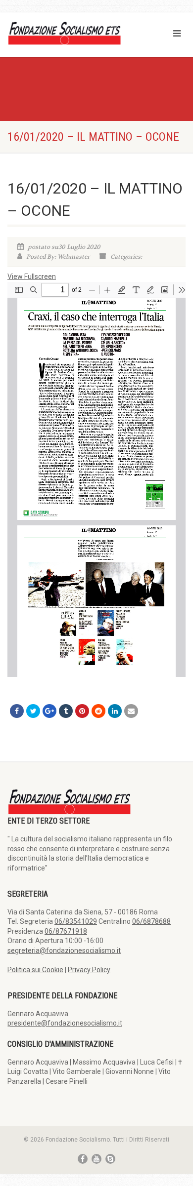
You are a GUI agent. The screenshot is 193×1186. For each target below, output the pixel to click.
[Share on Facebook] (17, 711)
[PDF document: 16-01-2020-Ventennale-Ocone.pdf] (96, 479)
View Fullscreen (31, 276)
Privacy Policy (89, 970)
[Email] (131, 711)
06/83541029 (75, 921)
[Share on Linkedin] (115, 711)
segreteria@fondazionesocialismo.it (64, 950)
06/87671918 (66, 931)
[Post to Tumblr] (66, 711)
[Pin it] (82, 711)
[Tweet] (33, 711)
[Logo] (64, 32)
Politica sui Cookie (35, 970)
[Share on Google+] (49, 711)
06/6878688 (151, 921)
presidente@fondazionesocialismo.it (64, 1023)
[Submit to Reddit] (98, 711)
